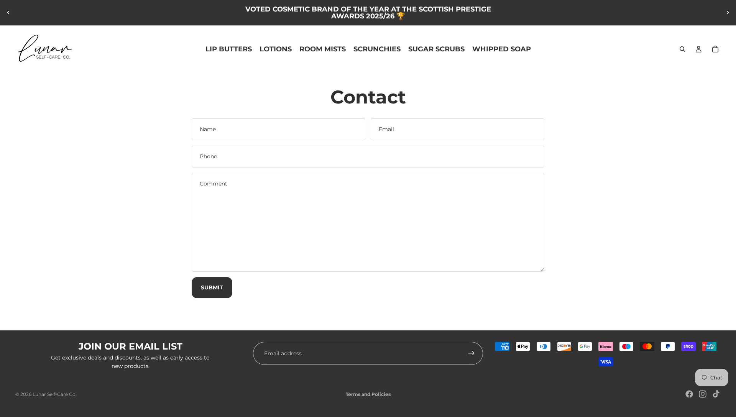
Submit (212, 287)
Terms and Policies (368, 394)
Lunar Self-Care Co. (55, 394)
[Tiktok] (716, 394)
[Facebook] (689, 394)
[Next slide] (727, 12)
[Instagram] (702, 394)
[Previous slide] (8, 12)
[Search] (682, 49)
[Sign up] (471, 353)
